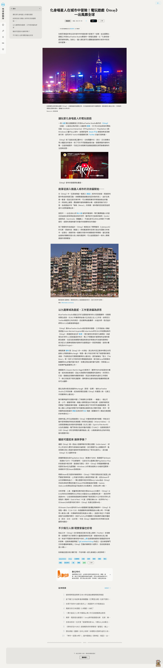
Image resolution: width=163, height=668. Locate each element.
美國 (74, 411)
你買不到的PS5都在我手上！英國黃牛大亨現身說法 (85, 604)
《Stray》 (105, 123)
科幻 (85, 411)
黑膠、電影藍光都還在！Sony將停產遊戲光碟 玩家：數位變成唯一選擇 (88, 617)
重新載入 (84, 657)
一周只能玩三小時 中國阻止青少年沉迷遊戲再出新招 (85, 613)
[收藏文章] (86, 21)
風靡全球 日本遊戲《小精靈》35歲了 (80, 608)
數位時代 (72, 28)
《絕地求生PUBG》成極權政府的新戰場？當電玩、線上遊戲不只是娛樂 (88, 626)
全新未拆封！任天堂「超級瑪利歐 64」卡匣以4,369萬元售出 (88, 622)
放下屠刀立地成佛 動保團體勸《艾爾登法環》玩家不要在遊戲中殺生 (88, 599)
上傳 (86, 538)
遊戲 (88, 126)
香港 (80, 334)
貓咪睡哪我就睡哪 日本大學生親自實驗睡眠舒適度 (85, 594)
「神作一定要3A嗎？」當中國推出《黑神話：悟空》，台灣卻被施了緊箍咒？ (88, 635)
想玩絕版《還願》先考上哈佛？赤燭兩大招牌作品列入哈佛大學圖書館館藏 (88, 631)
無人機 (79, 213)
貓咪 (67, 350)
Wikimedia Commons (67, 302)
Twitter (92, 134)
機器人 (89, 193)
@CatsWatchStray (86, 541)
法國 (64, 123)
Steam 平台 (93, 131)
